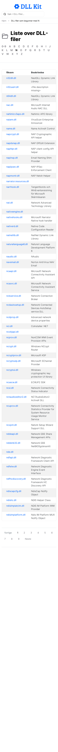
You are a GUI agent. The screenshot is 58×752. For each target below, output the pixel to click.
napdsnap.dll (13, 143)
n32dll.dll (11, 78)
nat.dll (9, 202)
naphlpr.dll (11, 148)
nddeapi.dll (12, 433)
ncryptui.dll (12, 369)
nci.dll (9, 326)
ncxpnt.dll (11, 424)
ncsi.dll (10, 387)
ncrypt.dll (11, 346)
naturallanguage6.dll (17, 244)
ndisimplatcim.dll (15, 505)
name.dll (10, 128)
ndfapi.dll (11, 457)
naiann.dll (11, 119)
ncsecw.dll (11, 382)
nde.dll (9, 451)
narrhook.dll (12, 187)
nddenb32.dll (13, 442)
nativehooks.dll (14, 217)
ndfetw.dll (11, 466)
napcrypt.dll (12, 134)
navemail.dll (12, 262)
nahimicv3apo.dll (15, 114)
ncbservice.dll (13, 295)
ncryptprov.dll (13, 355)
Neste (28, 538)
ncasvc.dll (11, 283)
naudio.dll (11, 256)
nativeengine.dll (14, 211)
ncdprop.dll (12, 317)
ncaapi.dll (11, 271)
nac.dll (9, 105)
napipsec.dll (12, 166)
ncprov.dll (11, 337)
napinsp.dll (12, 157)
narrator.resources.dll (17, 181)
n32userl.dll (12, 87)
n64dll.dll (11, 96)
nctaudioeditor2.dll (16, 396)
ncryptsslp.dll (13, 361)
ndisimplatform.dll (15, 514)
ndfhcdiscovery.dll (16, 478)
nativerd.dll (12, 226)
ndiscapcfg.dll (13, 491)
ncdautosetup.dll (15, 304)
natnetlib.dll (12, 235)
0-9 (4, 46)
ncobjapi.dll (12, 331)
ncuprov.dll (12, 405)
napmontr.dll (13, 175)
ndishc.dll (11, 500)
